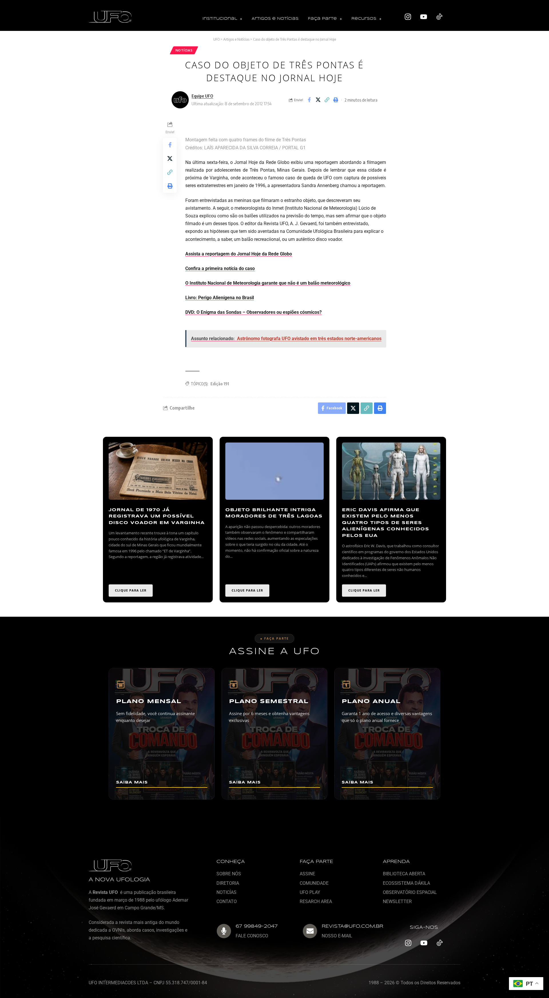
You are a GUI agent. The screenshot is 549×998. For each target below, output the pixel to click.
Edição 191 (219, 383)
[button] (222, 19)
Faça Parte (322, 19)
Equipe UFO (202, 95)
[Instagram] (408, 17)
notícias (184, 50)
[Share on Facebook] (309, 99)
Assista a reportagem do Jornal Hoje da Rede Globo (238, 254)
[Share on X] (318, 99)
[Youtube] (424, 17)
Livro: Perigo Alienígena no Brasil (219, 297)
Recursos (363, 19)
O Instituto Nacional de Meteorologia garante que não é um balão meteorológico (267, 283)
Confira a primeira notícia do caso (220, 268)
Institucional (219, 19)
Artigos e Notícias (275, 19)
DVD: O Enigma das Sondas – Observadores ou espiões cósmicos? (253, 312)
